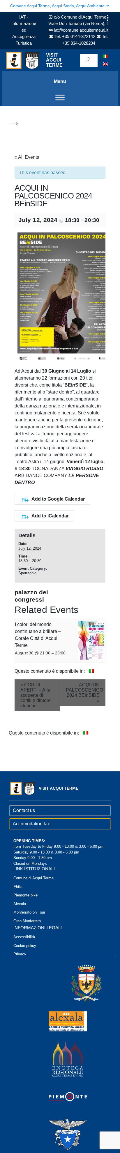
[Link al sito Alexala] (60, 1021)
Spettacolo (27, 573)
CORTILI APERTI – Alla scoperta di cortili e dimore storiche (35, 695)
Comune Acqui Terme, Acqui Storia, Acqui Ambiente (58, 5)
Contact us (24, 810)
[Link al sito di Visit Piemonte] (60, 1096)
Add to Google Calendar (58, 499)
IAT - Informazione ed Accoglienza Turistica (23, 30)
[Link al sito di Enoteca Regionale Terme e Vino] (60, 1058)
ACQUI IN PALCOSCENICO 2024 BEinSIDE (84, 692)
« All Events (27, 157)
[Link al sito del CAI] (60, 1134)
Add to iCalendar (50, 515)
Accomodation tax (31, 823)
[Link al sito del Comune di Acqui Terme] (78, 983)
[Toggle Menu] (60, 97)
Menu (60, 81)
